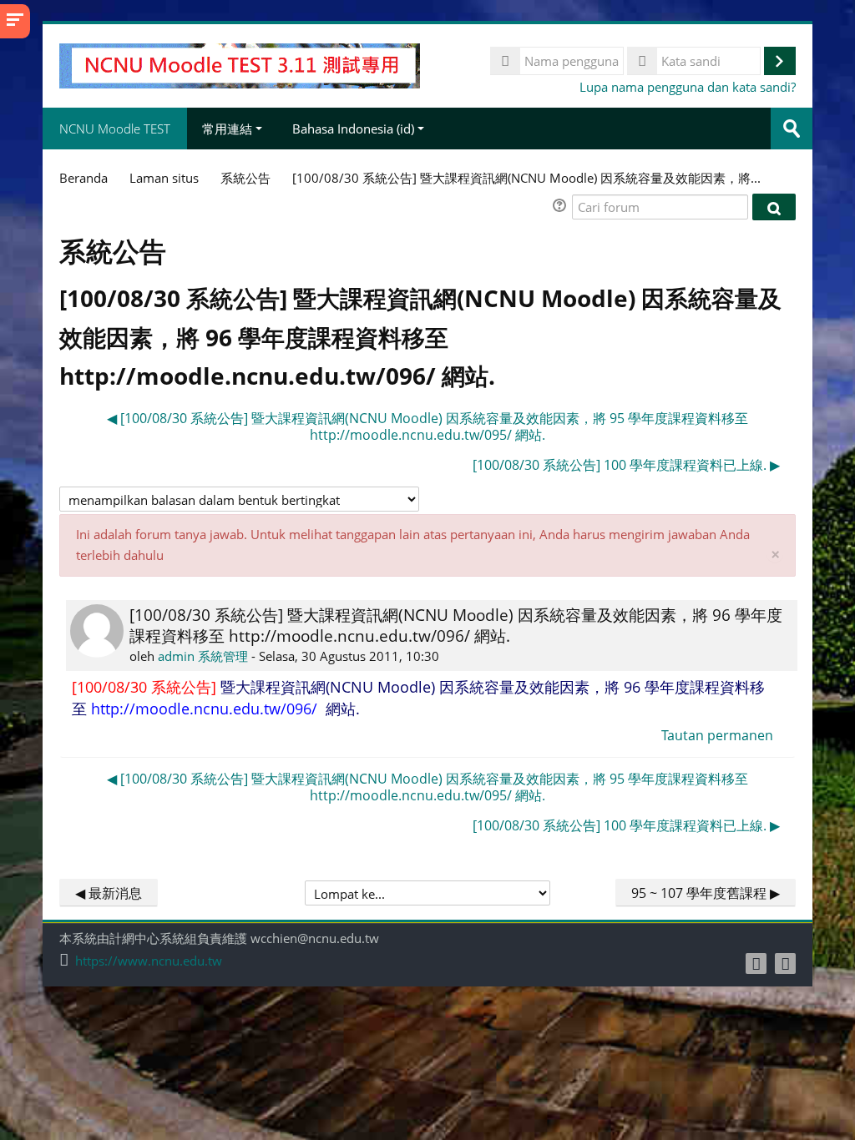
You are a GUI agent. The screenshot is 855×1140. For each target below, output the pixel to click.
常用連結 (227, 128)
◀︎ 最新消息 (108, 893)
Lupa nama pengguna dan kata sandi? (687, 86)
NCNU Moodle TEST (114, 128)
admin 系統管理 (203, 656)
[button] (562, 207)
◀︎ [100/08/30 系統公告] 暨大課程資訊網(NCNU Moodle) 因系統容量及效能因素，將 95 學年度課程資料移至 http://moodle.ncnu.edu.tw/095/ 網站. (427, 426)
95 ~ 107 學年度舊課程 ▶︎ (705, 893)
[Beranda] (239, 64)
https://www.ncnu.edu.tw (148, 961)
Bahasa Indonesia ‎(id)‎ (353, 128)
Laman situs (164, 177)
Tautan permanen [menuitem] (717, 735)
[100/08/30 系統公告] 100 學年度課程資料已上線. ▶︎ (626, 465)
